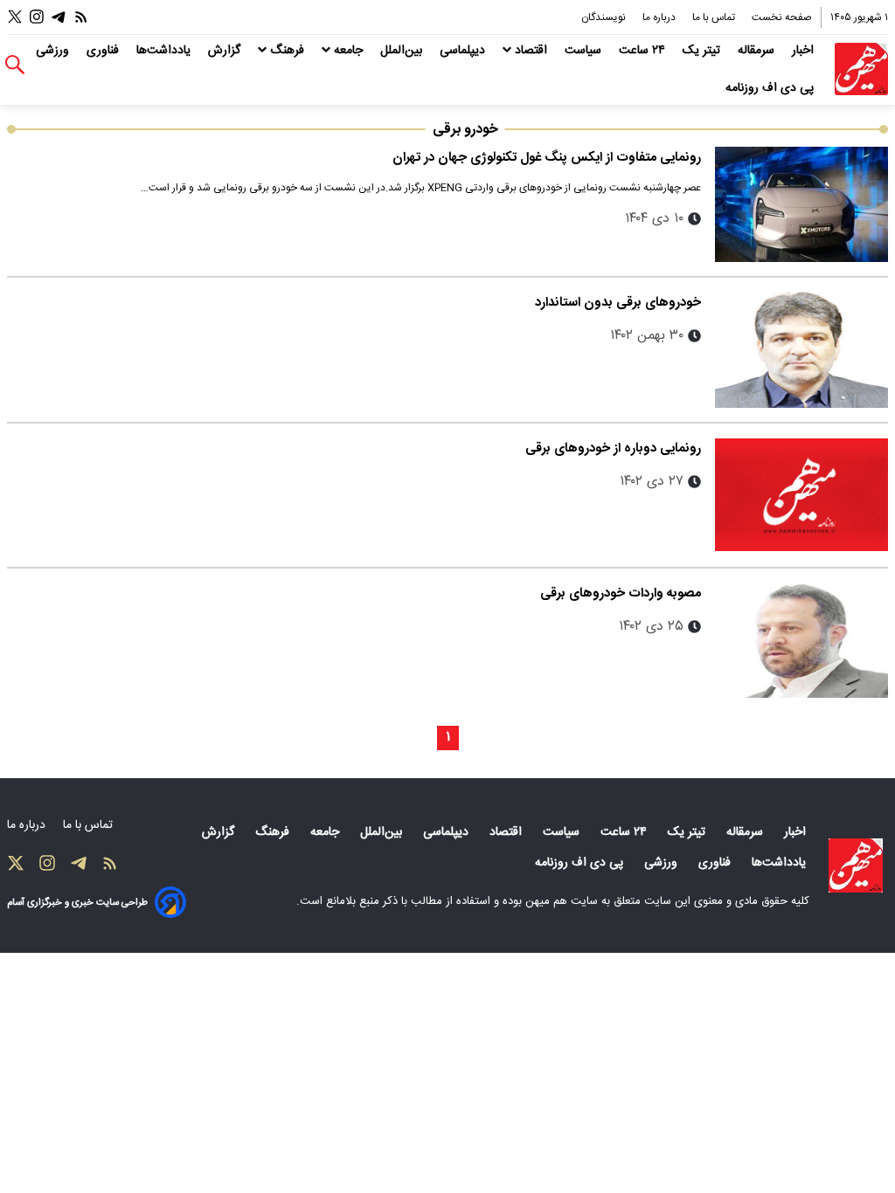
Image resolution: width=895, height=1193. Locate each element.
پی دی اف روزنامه (771, 88)
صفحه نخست (782, 17)
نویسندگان (604, 17)
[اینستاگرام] (37, 17)
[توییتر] (15, 17)
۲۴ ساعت (644, 50)
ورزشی (54, 50)
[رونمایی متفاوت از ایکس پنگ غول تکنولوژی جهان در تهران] (801, 204)
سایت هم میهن (561, 901)
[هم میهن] (861, 69)
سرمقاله (758, 50)
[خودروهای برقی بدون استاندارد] (801, 349)
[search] (14, 65)
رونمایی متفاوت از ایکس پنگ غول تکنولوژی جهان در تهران (546, 158)
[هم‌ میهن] (856, 865)
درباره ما (660, 17)
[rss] (81, 17)
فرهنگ (287, 50)
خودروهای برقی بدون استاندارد (618, 303)
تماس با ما (715, 17)
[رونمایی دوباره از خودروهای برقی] (801, 495)
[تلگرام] (58, 17)
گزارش (226, 50)
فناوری (104, 50)
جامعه (348, 50)
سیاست (585, 50)
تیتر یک (703, 50)
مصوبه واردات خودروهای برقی (620, 593)
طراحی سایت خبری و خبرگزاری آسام (77, 902)
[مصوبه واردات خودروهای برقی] (801, 640)
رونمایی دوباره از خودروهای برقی (613, 448)
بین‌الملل (403, 50)
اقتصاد (531, 50)
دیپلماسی (464, 50)
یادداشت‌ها (165, 50)
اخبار (804, 50)
